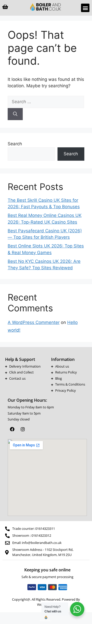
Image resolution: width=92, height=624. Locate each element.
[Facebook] (12, 429)
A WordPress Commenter (34, 322)
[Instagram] (22, 429)
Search (15, 143)
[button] (85, 8)
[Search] (15, 114)
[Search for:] (46, 101)
